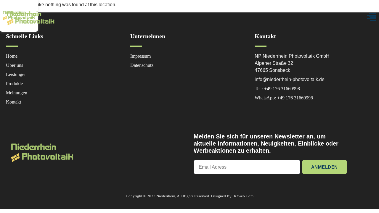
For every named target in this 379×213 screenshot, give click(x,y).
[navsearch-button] (316, 18)
